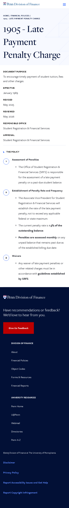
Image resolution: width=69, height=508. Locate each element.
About (14, 352)
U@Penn (15, 414)
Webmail (15, 423)
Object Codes (18, 368)
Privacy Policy (11, 472)
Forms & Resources (21, 377)
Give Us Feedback (18, 328)
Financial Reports (20, 385)
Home (6, 16)
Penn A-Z (16, 440)
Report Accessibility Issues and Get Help (25, 482)
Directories (17, 431)
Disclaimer (9, 462)
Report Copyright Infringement (20, 492)
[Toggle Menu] (64, 4)
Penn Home (17, 406)
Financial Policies (20, 16)
